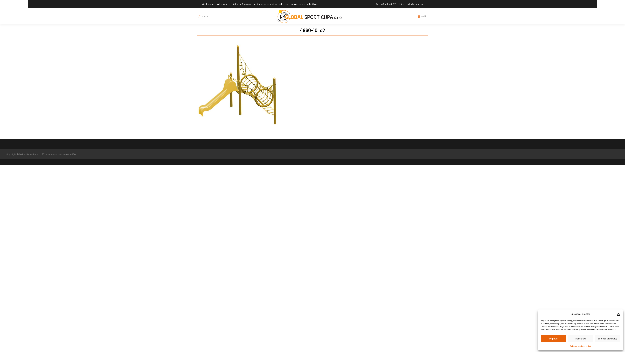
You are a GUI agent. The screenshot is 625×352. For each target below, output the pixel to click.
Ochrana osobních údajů (580, 346)
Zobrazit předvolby (607, 338)
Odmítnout (580, 338)
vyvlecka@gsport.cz (413, 4)
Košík (423, 16)
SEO (73, 154)
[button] (618, 313)
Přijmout (553, 338)
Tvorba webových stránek (56, 154)
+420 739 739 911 (387, 4)
